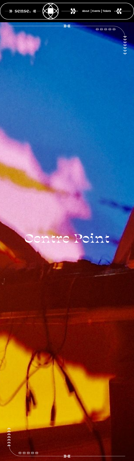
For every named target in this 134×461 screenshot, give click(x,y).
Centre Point (67, 239)
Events (96, 11)
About (85, 11)
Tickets (107, 11)
